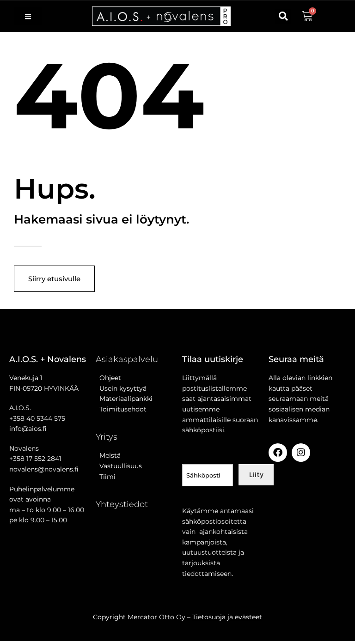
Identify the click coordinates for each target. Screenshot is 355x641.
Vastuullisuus (119, 466)
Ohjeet (108, 378)
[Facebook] (278, 452)
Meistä (108, 455)
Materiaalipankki (124, 398)
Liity (256, 474)
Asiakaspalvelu (127, 359)
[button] (283, 16)
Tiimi (107, 476)
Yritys (106, 437)
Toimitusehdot (121, 409)
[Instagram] (301, 452)
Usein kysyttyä (121, 388)
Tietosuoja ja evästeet (227, 617)
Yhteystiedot (122, 504)
